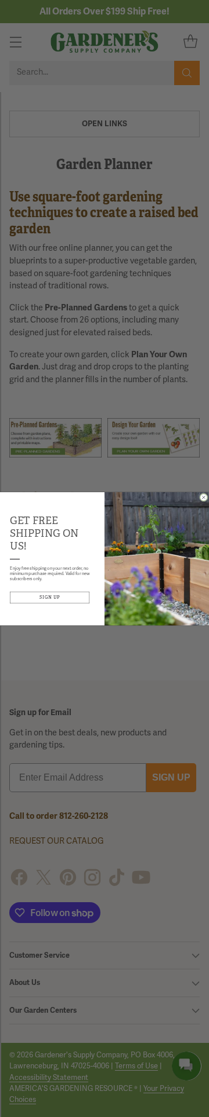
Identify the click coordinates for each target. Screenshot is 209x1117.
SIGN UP (49, 597)
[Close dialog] (204, 497)
